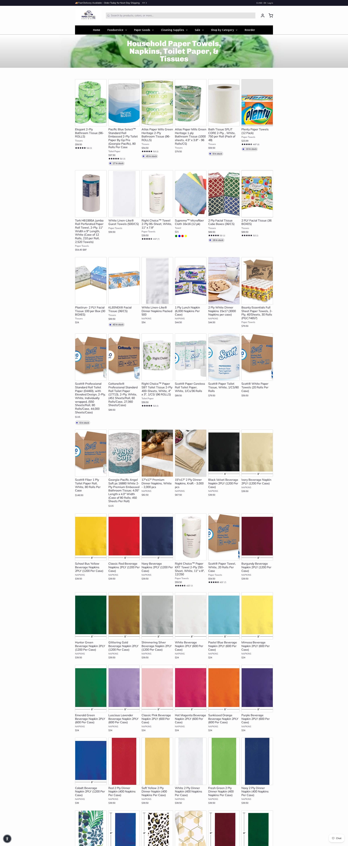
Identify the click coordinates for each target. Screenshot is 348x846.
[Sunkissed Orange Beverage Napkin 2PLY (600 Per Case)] (224, 688)
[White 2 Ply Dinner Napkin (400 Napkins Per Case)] (190, 761)
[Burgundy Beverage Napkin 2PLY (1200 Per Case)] (257, 537)
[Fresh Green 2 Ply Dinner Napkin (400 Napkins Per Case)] (224, 761)
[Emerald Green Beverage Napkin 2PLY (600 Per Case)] (91, 688)
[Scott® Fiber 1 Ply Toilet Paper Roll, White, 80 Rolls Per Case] (91, 453)
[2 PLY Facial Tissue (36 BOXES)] (257, 193)
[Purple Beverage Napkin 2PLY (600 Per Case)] (257, 688)
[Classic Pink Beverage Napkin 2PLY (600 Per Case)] (157, 688)
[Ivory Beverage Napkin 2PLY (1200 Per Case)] (257, 453)
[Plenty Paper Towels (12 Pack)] (257, 103)
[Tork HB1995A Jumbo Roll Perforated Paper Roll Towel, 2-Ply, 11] (91, 193)
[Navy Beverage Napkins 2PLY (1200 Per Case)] (157, 537)
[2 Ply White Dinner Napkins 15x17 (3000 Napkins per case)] (224, 280)
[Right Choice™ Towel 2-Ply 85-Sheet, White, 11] (157, 193)
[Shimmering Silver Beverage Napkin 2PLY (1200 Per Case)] (157, 616)
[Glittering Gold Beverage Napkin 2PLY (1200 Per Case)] (124, 616)
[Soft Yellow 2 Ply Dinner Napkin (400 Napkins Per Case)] (157, 761)
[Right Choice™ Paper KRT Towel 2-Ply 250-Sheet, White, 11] (190, 537)
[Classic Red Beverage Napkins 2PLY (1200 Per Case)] (124, 537)
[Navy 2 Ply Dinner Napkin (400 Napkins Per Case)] (257, 761)
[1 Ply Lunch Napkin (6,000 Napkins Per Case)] (190, 280)
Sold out (257, 299)
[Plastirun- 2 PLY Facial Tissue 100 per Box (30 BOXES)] (91, 280)
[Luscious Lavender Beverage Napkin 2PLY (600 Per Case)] (124, 688)
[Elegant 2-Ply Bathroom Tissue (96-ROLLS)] (91, 102)
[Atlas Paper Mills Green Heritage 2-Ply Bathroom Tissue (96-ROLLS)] (157, 103)
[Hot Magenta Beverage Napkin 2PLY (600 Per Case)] (190, 688)
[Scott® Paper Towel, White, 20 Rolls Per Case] (224, 537)
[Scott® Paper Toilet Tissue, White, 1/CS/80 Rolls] (224, 357)
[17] (157, 453)
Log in (270, 3)
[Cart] (269, 15)
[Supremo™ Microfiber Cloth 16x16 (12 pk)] (190, 193)
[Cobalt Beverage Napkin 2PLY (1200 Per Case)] (91, 761)
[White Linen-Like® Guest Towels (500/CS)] (124, 193)
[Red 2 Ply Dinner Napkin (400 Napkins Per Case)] (124, 761)
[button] (91, 122)
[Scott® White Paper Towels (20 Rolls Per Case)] (257, 357)
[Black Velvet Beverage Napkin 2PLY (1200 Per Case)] (224, 453)
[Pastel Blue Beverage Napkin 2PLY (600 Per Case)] (224, 616)
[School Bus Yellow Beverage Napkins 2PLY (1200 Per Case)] (91, 537)
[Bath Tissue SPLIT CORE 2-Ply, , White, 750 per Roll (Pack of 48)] (224, 103)
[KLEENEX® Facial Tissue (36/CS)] (124, 280)
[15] (190, 453)
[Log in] (261, 15)
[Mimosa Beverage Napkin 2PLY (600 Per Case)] (257, 616)
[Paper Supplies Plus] (88, 15)
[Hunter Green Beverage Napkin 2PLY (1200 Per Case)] (91, 615)
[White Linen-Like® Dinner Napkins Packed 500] (157, 280)
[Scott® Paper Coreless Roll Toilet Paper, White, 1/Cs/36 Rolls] (190, 357)
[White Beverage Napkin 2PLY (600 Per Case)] (190, 615)
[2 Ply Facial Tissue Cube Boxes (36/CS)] (224, 193)
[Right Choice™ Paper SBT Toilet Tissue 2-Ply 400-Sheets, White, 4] (157, 357)
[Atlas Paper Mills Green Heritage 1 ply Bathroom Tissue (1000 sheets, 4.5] (190, 102)
